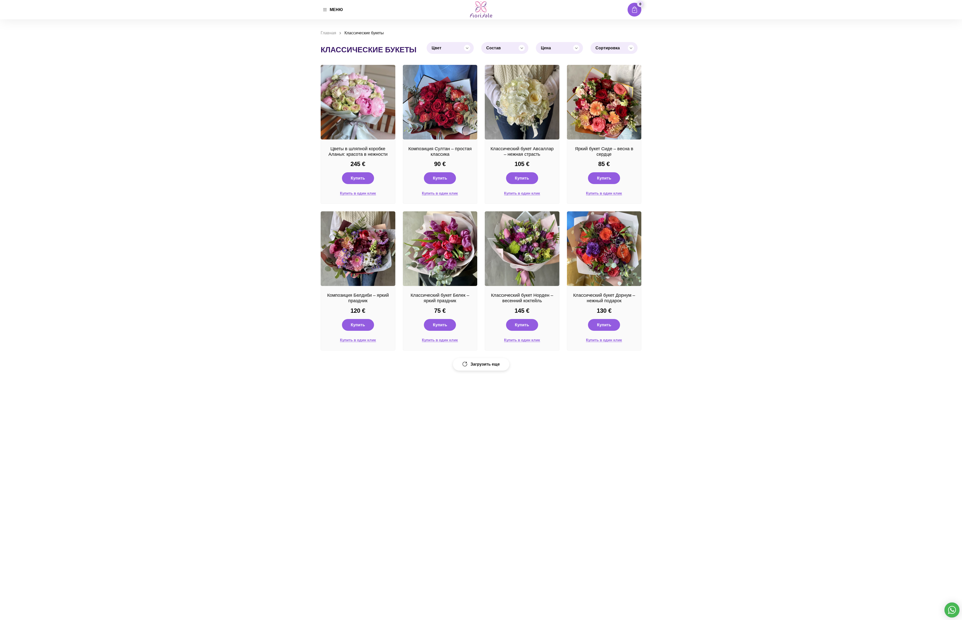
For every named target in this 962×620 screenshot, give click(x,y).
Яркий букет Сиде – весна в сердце (604, 151)
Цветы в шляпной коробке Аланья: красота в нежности (358, 151)
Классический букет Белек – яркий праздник (440, 298)
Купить (358, 178)
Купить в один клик (358, 193)
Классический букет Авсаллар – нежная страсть (522, 151)
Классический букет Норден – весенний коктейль (522, 298)
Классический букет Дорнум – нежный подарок (604, 298)
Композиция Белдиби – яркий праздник (358, 298)
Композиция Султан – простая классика (440, 151)
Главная (328, 33)
